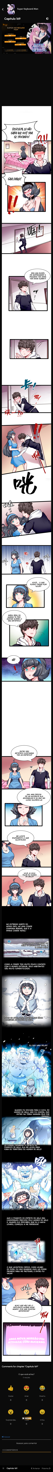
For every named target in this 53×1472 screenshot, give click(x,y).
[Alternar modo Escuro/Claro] (47, 18)
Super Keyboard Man (27, 9)
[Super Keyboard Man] (11, 9)
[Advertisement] (26, 80)
